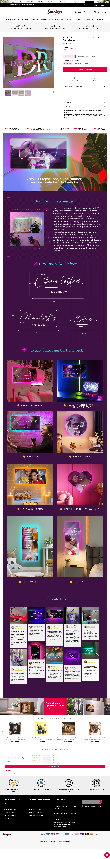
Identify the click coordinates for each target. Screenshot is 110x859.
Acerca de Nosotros (34, 803)
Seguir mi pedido (99, 5)
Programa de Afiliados (35, 809)
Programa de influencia (35, 812)
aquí (55, 824)
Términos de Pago (9, 812)
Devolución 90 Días (9, 806)
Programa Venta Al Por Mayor (37, 806)
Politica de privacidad (10, 809)
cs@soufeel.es (58, 819)
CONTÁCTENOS (85, 5)
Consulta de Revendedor (36, 815)
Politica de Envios (8, 818)
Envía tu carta (57, 803)
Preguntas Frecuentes (10, 815)
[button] (78, 12)
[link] (9, 20)
